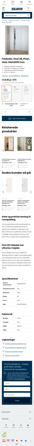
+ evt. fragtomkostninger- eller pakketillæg (13, 82)
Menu (3, 10)
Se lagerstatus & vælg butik (11, 104)
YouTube (21, 427)
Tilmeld (17, 400)
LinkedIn (28, 427)
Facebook (6, 427)
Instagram (14, 427)
